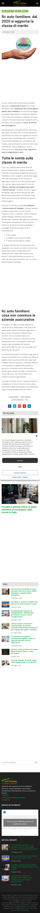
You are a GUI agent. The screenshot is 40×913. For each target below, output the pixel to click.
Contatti (5, 795)
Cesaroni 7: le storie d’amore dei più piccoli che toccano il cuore (24, 603)
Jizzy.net (26, 908)
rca (26, 400)
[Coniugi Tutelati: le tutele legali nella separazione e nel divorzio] (5, 663)
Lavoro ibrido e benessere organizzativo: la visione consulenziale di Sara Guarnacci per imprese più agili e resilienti (24, 627)
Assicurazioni (7, 11)
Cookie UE (6, 800)
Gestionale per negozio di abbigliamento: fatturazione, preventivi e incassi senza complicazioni (22, 614)
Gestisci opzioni (20, 473)
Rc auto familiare (17, 400)
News (24, 11)
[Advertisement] (20, 82)
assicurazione (13, 397)
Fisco (17, 11)
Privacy (25, 477)
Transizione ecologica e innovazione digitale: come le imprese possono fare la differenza (23, 639)
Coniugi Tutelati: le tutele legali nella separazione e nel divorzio (24, 661)
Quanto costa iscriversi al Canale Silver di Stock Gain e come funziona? (24, 651)
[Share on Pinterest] (24, 406)
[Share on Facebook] (9, 406)
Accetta (20, 460)
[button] (37, 436)
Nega (20, 466)
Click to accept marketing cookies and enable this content (20, 822)
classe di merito (25, 397)
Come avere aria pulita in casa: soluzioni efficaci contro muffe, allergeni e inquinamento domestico (24, 592)
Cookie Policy (17, 477)
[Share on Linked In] (29, 406)
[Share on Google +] (19, 406)
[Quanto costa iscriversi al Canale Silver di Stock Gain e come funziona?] (5, 652)
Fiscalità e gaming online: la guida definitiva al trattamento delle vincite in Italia (19, 510)
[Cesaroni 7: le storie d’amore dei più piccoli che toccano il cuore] (5, 604)
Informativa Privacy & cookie (13, 798)
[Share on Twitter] (14, 406)
